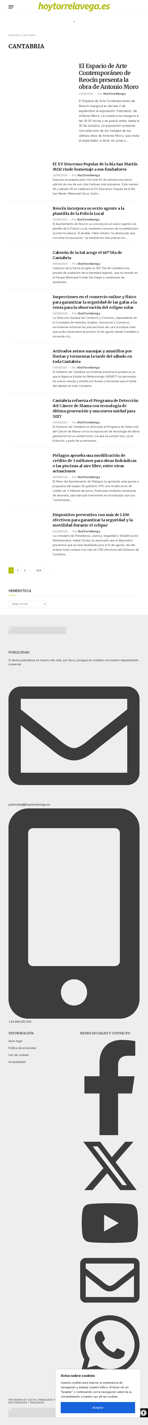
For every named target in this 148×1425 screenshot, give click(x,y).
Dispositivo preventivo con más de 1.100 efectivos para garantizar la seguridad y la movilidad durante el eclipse (93, 519)
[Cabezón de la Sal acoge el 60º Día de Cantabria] (28, 263)
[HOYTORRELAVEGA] (74, 7)
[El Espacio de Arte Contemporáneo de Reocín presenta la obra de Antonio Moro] (41, 84)
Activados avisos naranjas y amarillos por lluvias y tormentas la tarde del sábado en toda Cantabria (92, 356)
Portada (14, 35)
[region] (98, 1393)
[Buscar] (138, 7)
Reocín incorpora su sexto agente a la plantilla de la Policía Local (88, 211)
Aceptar (97, 1407)
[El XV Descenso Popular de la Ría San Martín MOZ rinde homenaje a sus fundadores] (28, 175)
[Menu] (10, 7)
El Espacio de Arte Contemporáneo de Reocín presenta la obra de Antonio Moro (108, 76)
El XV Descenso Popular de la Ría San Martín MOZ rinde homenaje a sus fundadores (95, 167)
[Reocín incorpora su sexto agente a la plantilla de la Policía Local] (28, 219)
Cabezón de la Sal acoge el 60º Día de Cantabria (87, 255)
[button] (143, 1412)
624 (38, 570)
